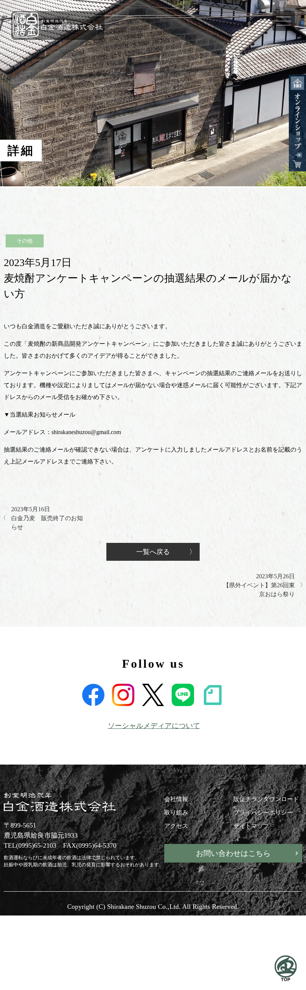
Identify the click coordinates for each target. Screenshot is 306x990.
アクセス (176, 826)
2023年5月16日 (47, 518)
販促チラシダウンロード (266, 799)
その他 (24, 241)
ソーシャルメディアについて (154, 726)
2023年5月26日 (259, 585)
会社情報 (176, 799)
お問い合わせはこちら (233, 853)
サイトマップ (251, 826)
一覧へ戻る (153, 552)
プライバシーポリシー (263, 812)
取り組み (176, 812)
